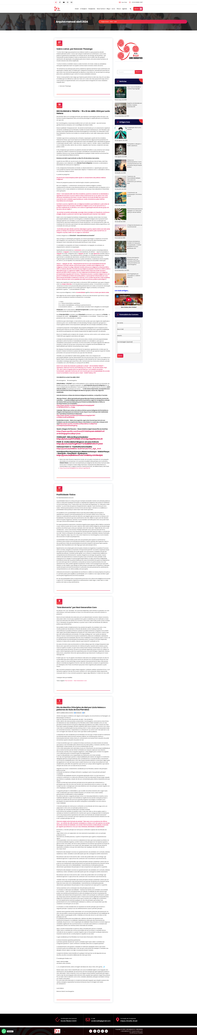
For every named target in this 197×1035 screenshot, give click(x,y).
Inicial (76, 9)
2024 (111, 21)
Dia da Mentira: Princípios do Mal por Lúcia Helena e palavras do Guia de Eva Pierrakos (81, 708)
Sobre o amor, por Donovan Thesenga (74, 49)
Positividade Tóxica (66, 494)
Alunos (136, 9)
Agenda (124, 9)
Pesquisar (138, 71)
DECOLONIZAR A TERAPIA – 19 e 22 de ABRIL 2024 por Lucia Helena (83, 112)
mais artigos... (123, 290)
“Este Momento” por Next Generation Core (77, 607)
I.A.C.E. (113, 9)
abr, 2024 (59, 43)
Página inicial (105, 21)
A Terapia (83, 9)
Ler (116, 290)
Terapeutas (91, 9)
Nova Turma (100, 9)
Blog (108, 9)
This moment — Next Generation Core (76, 680)
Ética (118, 9)
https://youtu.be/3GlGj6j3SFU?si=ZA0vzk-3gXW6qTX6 (75, 468)
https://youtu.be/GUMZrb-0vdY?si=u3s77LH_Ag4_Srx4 (79, 449)
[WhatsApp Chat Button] (4, 1031)
